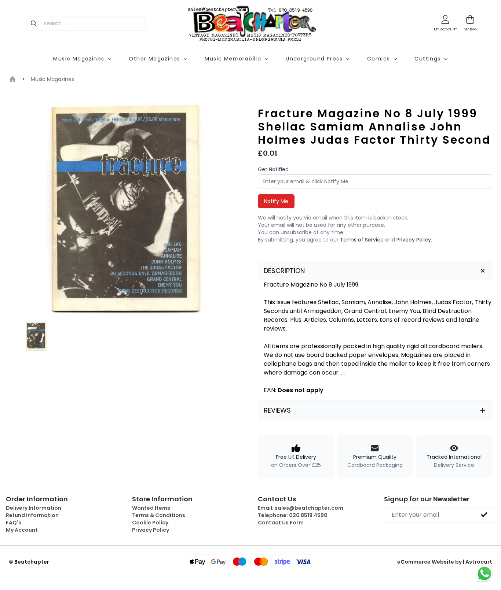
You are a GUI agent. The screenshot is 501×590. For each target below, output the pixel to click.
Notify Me (276, 201)
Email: (300, 508)
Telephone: (293, 515)
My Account (22, 530)
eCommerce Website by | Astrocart (444, 561)
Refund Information (32, 515)
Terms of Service (362, 239)
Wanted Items (151, 508)
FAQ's (13, 522)
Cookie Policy (150, 522)
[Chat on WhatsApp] (484, 573)
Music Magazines (52, 79)
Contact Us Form (281, 522)
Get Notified (273, 169)
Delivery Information (33, 508)
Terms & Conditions (158, 515)
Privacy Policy (413, 239)
